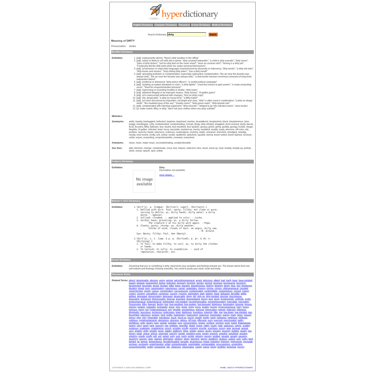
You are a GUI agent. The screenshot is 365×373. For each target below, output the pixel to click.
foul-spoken (193, 126)
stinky (186, 339)
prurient (220, 323)
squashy (242, 336)
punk (227, 323)
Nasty (146, 233)
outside (210, 108)
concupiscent (181, 291)
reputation (147, 252)
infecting (165, 106)
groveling (165, 220)
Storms (152, 228)
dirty (174, 58)
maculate (175, 129)
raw (166, 325)
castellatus (191, 288)
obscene (229, 129)
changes (178, 95)
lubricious (145, 315)
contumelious (225, 291)
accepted (156, 84)
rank (152, 325)
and (151, 71)
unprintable (194, 344)
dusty (242, 124)
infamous (241, 309)
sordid (193, 82)
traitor (194, 98)
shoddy (153, 331)
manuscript (153, 95)
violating (146, 84)
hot (146, 309)
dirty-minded (207, 124)
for (152, 87)
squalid (201, 134)
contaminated (149, 106)
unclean (211, 63)
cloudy (147, 291)
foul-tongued (204, 304)
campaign (211, 82)
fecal (131, 126)
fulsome (239, 304)
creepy (132, 293)
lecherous (157, 312)
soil (161, 60)
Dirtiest (197, 207)
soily (172, 336)
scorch (168, 328)
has (191, 71)
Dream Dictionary (200, 25)
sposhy (207, 336)
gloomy (132, 307)
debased (225, 293)
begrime (171, 121)
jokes (183, 71)
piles (139, 63)
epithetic (239, 299)
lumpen (155, 315)
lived (249, 76)
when (194, 108)
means (211, 84)
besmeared (229, 283)
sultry (244, 339)
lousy (173, 98)
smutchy (133, 336)
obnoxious (163, 320)
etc (173, 252)
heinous (133, 309)
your (180, 108)
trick (179, 98)
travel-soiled (220, 134)
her (174, 66)
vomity (198, 347)
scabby (246, 325)
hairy (238, 307)
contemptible (210, 291)
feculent (139, 126)
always (140, 76)
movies (157, 71)
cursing (173, 293)
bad (223, 280)
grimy (218, 126)
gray (160, 103)
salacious (159, 132)
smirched (221, 132)
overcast (218, 320)
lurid (163, 315)
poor (180, 323)
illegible (133, 129)
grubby (225, 126)
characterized (187, 68)
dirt (170, 60)
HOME (223, 368)
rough (214, 325)
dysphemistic (227, 299)
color (147, 100)
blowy (227, 285)
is (231, 63)
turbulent (215, 341)
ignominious (188, 309)
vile (144, 98)
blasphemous (236, 121)
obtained (146, 92)
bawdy (139, 121)
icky (170, 309)
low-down (229, 312)
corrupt (189, 124)
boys (166, 71)
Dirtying (143, 241)
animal (169, 280)
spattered (181, 134)
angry (198, 228)
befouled (161, 121)
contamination (172, 74)
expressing (147, 90)
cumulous (164, 293)
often (209, 100)
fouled (168, 126)
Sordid (144, 220)
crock (169, 148)
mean (240, 315)
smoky (205, 333)
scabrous (170, 132)
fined (147, 87)
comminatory (166, 291)
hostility (171, 90)
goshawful (162, 307)
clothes (186, 108)
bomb (205, 76)
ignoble (177, 309)
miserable (153, 317)
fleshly (160, 304)
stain (150, 339)
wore (200, 63)
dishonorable (159, 299)
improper (170, 92)
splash (146, 150)
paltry (240, 320)
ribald (150, 132)
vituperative (188, 347)
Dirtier (171, 207)
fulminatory (228, 304)
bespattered (202, 121)
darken (209, 293)
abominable (142, 280)
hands (182, 212)
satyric (238, 325)
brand (141, 288)
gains (212, 92)
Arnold (210, 231)
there (167, 58)
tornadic (184, 341)
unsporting (245, 84)
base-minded (245, 280)
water (199, 212)
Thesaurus (184, 25)
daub (216, 293)
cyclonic (183, 293)
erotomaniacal (154, 301)
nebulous (221, 317)
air (225, 74)
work (163, 66)
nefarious (232, 317)
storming (194, 339)
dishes (153, 63)
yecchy (240, 347)
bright (184, 100)
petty (142, 323)
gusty (154, 225)
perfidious (134, 323)
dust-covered (232, 124)
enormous (223, 76)
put (161, 63)
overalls (229, 60)
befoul (162, 283)
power (226, 84)
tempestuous (155, 341)
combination (227, 100)
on (177, 63)
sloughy (217, 331)
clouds (174, 228)
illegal (249, 126)
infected (222, 106)
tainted (132, 341)
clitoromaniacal (231, 288)
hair (227, 103)
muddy (179, 103)
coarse (155, 291)
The (150, 223)
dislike (181, 90)
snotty (152, 134)
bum (147, 288)
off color (192, 320)
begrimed (181, 121)
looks (194, 90)
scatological (182, 132)
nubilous (133, 320)
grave (172, 307)
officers (182, 82)
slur (250, 331)
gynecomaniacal (226, 307)
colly (151, 124)
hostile (241, 126)
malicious (204, 315)
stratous (223, 339)
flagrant (152, 304)
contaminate (159, 148)
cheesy (201, 288)
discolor (224, 296)
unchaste (248, 341)
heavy (246, 307)
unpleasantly (148, 58)
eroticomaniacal (137, 301)
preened (188, 66)
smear (139, 150)
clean (186, 63)
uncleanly (143, 344)
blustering (247, 285)
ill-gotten (142, 129)
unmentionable (179, 344)
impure (181, 148)
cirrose (209, 288)
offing (195, 58)
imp (161, 238)
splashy (199, 336)
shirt (218, 63)
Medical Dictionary (222, 25)
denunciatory (155, 296)
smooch (214, 333)
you (199, 108)
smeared (210, 132)
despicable (152, 98)
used (200, 84)
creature (159, 223)
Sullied (145, 217)
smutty (132, 134)
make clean (149, 142)
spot (153, 150)
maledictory (179, 315)
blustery (133, 288)
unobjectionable (182, 142)
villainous (176, 347)
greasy (203, 126)
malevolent (192, 315)
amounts (233, 76)
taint (250, 339)
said (196, 249)
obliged (203, 106)
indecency (216, 68)
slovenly (226, 331)
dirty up (201, 296)
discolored (157, 100)
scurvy (222, 328)
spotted (216, 336)
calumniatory (157, 288)
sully (163, 249)
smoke (181, 333)
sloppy (200, 331)
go (211, 106)
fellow (194, 220)
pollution (157, 74)
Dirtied (182, 238)
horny (141, 309)
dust (185, 228)
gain (220, 84)
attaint (217, 280)
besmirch (241, 283)
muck (205, 148)
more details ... (166, 175)
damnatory (193, 293)
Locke (198, 217)
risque (199, 325)
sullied (231, 339)
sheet (192, 63)
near (230, 74)
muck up (213, 148)
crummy (141, 293)
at (169, 223)
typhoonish (236, 341)
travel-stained (235, 134)
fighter (192, 84)
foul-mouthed (179, 126)
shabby (138, 331)
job (241, 63)
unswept (192, 60)
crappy (245, 291)
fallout (151, 79)
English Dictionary (143, 25)
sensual (236, 328)
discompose (235, 296)
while (169, 66)
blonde (221, 103)
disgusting (134, 299)
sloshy (208, 331)
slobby (193, 331)
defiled (132, 296)
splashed (191, 134)
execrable (232, 301)
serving (145, 212)
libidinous (187, 312)
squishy (143, 339)
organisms (176, 106)
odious (183, 320)
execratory (243, 301)
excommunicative (198, 301)
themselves (199, 66)
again (195, 223)
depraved (168, 296)
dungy (204, 299)
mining (226, 63)
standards (166, 84)
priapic (201, 323)
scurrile (202, 328)
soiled (145, 60)
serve (139, 87)
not (179, 100)
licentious (198, 312)
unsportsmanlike (162, 87)
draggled (219, 124)
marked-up (186, 129)
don (170, 108)
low (220, 312)
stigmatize (168, 339)
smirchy (173, 333)
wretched (231, 347)
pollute (247, 148)
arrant (199, 280)
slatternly (177, 331)
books (145, 71)
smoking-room (193, 333)
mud (221, 148)
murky (206, 317)
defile (159, 212)
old (245, 68)
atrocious (208, 280)
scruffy (185, 328)
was (247, 74)
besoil (156, 285)
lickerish (208, 312)
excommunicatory (217, 301)
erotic (248, 299)
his (165, 63)
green (201, 103)
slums (244, 60)
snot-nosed (142, 134)
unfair (132, 137)
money (193, 92)
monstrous (164, 317)
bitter (171, 285)
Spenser (157, 215)
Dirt (140, 207)
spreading (147, 74)
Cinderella (142, 66)
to (158, 60)
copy (200, 95)
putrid (234, 323)
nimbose (242, 317)
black (225, 121)
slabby (168, 331)
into (215, 106)
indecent (190, 148)
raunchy (142, 132)
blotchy (209, 285)
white (139, 103)
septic (202, 132)
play (204, 108)
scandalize (180, 249)
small (139, 333)
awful (131, 121)
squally (233, 336)
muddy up (237, 148)
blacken (186, 285)
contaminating (177, 124)
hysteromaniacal (158, 309)
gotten (205, 92)
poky (156, 323)
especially (163, 68)
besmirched (135, 285)
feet (174, 63)
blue (246, 121)
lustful (169, 315)
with (166, 60)
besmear (217, 283)
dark (202, 293)
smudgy (242, 132)
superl (184, 207)
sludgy (243, 331)
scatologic (145, 328)
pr (196, 238)
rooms (229, 106)
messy (132, 317)
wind (164, 228)
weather (181, 58)
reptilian (173, 325)
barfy (228, 280)
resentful (183, 325)
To (141, 244)
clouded (157, 217)
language (174, 68)
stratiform (213, 339)
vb (204, 238)
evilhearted (168, 301)
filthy (188, 98)
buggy (132, 124)
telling (172, 71)
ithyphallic (134, 312)
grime (178, 60)
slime (131, 150)
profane (133, 132)
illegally (156, 92)
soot (178, 336)
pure (213, 209)
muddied (153, 103)
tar (138, 341)
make (143, 108)
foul (205, 84)
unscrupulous (223, 344)
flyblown (154, 126)
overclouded (230, 320)
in (187, 58)
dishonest (160, 82)
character (162, 252)
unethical (147, 82)
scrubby (177, 328)
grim (178, 307)
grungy (233, 126)
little (216, 312)
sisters (180, 66)
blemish (138, 148)
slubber (235, 331)
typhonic (225, 341)
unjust (139, 137)
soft (155, 336)
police (175, 82)
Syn (138, 233)
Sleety (144, 225)
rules (177, 84)
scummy (194, 132)
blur (238, 285)
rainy (139, 325)
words (231, 68)
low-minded (241, 312)
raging (132, 325)
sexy (131, 331)
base (153, 220)
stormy (159, 58)
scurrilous (213, 328)
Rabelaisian (244, 323)
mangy (226, 315)
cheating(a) (142, 124)
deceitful (235, 293)
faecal (250, 124)
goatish (141, 307)
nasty (237, 84)
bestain (164, 285)
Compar (159, 207)
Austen (244, 106)
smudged (232, 132)
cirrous (218, 288)
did (150, 66)
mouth (203, 71)
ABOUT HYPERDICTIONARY (240, 368)
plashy (149, 323)
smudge (223, 333)
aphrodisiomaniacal (184, 280)
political (202, 82)
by (195, 68)
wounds (192, 106)
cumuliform (151, 293)
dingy (249, 100)
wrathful (221, 347)
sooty (183, 336)
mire (199, 148)
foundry (240, 74)
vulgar (206, 347)
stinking (178, 339)
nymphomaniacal (148, 320)
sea (171, 103)
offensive (202, 320)
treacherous (196, 341)
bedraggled (149, 121)
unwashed (188, 137)
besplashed (215, 121)
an (205, 63)
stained (158, 339)
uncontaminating (164, 142)
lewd (160, 129)
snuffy (149, 336)
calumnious (171, 288)
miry (144, 317)
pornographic (190, 323)
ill (200, 92)
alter (131, 148)
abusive (154, 280)
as (167, 212)
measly (247, 315)
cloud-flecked (136, 291)
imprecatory (211, 309)
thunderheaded (171, 341)
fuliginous (217, 304)
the (190, 58)
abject (132, 280)
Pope (207, 223)
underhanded (156, 344)
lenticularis (169, 312)
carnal (181, 288)
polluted (172, 323)
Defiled (145, 209)
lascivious (145, 312)
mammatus (215, 315)
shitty (145, 331)
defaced (164, 95)
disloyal (171, 299)
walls (207, 103)
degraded (142, 296)
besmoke (147, 285)
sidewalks (202, 60)
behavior (149, 68)
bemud (208, 283)
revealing (161, 90)
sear (228, 328)
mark (233, 315)
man (250, 68)
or (150, 60)
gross (198, 307)
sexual (244, 328)
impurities (171, 100)
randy (145, 325)
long (243, 76)
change (148, 148)
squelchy (133, 339)
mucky (196, 129)
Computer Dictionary (165, 25)
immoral (200, 309)
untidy (159, 150)
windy (213, 347)
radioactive (197, 74)
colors (187, 103)
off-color (240, 129)
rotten (206, 325)
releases (213, 76)
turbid (206, 341)
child (214, 60)
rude (220, 325)
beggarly (181, 283)
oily (246, 129)
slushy (132, 333)
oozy (210, 320)
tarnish (149, 249)
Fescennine (135, 304)
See (173, 233)
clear (194, 100)
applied (173, 217)
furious (248, 304)
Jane (237, 106)
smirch (154, 333)
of (144, 63)
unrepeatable (208, 344)
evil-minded (181, 301)
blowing (219, 285)
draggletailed (193, 299)
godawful (151, 307)
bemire (191, 121)
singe (161, 331)
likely (154, 60)
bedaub (141, 283)
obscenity (202, 68)
